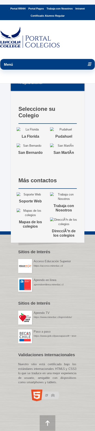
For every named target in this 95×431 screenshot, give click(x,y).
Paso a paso (42, 331)
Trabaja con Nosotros (60, 8)
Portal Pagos (36, 8)
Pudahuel (63, 136)
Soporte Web (30, 201)
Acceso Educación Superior (52, 261)
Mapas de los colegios (30, 224)
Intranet (80, 8)
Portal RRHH (18, 8)
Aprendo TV (42, 313)
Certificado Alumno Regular (48, 15)
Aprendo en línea (45, 280)
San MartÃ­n (63, 153)
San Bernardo (30, 153)
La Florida (30, 136)
